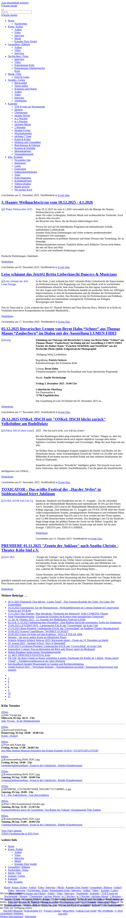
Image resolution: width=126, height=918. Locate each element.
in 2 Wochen (21, 118)
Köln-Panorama (22, 177)
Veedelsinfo (20, 100)
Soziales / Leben (16, 80)
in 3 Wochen (21, 121)
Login (17, 166)
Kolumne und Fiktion (25, 88)
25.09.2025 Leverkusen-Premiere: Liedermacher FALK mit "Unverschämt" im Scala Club (55, 646)
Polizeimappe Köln (24, 65)
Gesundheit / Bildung (19, 44)
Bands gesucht (22, 186)
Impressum (20, 163)
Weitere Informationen (11, 916)
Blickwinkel (20, 83)
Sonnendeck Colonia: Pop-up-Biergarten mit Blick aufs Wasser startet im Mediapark (51, 649)
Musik (17, 38)
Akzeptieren (6, 913)
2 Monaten (20, 127)
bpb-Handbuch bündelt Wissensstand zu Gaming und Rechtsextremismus (46, 664)
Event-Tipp (63, 195)
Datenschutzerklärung (25, 171)
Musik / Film (14, 74)
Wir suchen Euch (23, 189)
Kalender (12, 103)
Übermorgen (21, 112)
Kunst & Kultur (22, 139)
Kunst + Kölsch (9, 735)
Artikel (18, 29)
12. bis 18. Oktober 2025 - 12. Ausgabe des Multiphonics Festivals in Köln (46, 619)
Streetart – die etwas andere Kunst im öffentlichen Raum (37, 637)
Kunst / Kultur (15, 26)
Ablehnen (18, 913)
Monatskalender (22, 151)
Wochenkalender (23, 133)
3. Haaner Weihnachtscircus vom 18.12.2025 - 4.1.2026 (47, 202)
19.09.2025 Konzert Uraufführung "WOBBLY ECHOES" (38, 631)
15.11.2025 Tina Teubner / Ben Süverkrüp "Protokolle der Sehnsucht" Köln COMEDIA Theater (58, 613)
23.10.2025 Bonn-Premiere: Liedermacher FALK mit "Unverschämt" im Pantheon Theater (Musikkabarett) (63, 628)
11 (9, 696)
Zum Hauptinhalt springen (15, 2)
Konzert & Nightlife (24, 148)
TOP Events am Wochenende (29, 106)
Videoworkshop (22, 183)
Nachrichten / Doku (18, 56)
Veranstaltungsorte (23, 154)
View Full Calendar (11, 830)
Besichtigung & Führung (27, 145)
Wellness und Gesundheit (27, 142)
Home (11, 20)
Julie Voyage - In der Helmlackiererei (20, 721)
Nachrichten (20, 23)
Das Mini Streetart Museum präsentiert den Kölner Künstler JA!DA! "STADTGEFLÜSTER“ (50, 750)
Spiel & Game (21, 77)
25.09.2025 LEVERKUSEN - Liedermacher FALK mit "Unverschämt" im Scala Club (53, 625)
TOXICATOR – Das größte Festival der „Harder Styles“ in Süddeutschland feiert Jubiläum (51, 491)
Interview (19, 35)
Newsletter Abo (22, 160)
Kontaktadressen (23, 180)
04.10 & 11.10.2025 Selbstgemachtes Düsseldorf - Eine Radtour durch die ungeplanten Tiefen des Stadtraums (64, 622)
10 (9, 693)
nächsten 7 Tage (22, 136)
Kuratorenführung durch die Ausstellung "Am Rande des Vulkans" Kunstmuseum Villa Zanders (51, 809)
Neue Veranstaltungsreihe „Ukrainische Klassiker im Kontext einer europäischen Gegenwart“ (56, 616)
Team (17, 174)
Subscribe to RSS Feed (26, 833)
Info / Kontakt (15, 157)
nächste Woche (22, 115)
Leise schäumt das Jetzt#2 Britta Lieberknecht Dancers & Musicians (59, 274)
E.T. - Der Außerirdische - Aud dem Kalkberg (25, 795)
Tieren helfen (21, 85)
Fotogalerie (20, 168)
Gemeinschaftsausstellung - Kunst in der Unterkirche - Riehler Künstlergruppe (41, 765)
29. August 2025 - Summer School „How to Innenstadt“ (37, 643)
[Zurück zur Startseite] (9, 5)
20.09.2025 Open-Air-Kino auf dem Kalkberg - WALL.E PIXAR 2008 (45, 634)
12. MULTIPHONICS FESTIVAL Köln (29, 655)
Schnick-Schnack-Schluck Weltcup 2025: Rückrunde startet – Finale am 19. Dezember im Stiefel (58, 640)
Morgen (18, 109)
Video (17, 32)
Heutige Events (22, 130)
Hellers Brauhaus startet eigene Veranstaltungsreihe (34, 652)
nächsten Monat (22, 124)
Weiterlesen (7, 261)
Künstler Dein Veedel (25, 41)
